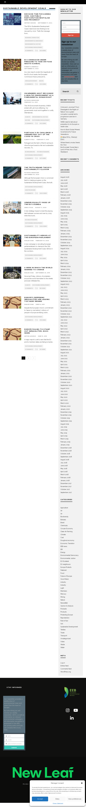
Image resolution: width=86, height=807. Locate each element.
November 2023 (66, 275)
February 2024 (65, 266)
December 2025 (66, 201)
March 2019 (64, 439)
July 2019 (64, 427)
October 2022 (65, 314)
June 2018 (64, 465)
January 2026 (65, 198)
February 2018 (65, 477)
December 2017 (66, 483)
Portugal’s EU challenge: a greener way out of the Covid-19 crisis (38, 134)
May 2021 (64, 361)
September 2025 (66, 210)
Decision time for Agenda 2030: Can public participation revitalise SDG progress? (37, 17)
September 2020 (66, 385)
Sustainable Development (33, 47)
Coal (62, 537)
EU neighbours (30, 151)
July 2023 (64, 287)
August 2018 (65, 459)
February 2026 (66, 195)
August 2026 (65, 177)
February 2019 (65, 442)
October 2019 (65, 418)
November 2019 (66, 415)
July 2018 (64, 463)
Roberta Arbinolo (31, 66)
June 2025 (64, 219)
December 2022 (66, 308)
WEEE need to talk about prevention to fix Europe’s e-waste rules (70, 124)
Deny (57, 799)
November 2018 (66, 451)
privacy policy (69, 77)
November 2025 (66, 204)
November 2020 (66, 379)
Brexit (62, 522)
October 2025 (65, 207)
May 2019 (64, 433)
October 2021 (65, 346)
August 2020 (65, 388)
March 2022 (65, 332)
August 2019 (65, 424)
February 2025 (65, 230)
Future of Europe (43, 151)
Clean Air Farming (66, 531)
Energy (63, 552)
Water (62, 647)
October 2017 (65, 489)
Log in (63, 663)
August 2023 (65, 284)
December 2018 (66, 448)
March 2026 (65, 192)
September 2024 (66, 245)
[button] (82, 783)
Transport (64, 635)
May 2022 (64, 326)
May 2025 (64, 222)
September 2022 (66, 317)
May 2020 (64, 397)
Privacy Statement (58, 803)
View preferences (74, 799)
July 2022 (64, 320)
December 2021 (66, 341)
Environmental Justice (32, 44)
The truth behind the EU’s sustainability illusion (37, 168)
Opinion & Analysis (67, 606)
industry (63, 582)
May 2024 (64, 257)
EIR (62, 549)
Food (62, 573)
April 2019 (64, 436)
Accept (40, 799)
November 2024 (66, 239)
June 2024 (64, 254)
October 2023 (65, 278)
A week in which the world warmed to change (38, 268)
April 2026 (64, 189)
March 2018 (64, 474)
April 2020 (64, 400)
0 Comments (29, 50)
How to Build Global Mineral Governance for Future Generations (70, 132)
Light (62, 588)
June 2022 (64, 323)
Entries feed (64, 666)
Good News (65, 579)
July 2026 (64, 180)
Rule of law (64, 621)
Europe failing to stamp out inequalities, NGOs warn (37, 331)
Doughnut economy (67, 540)
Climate (27, 116)
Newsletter (64, 603)
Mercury (63, 594)
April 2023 (64, 296)
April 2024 (64, 260)
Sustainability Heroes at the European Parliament (37, 236)
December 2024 (66, 236)
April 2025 (64, 225)
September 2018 (66, 457)
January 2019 (65, 445)
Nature (27, 120)
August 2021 (65, 352)
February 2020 (66, 406)
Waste (41, 80)
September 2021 (66, 349)
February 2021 (65, 370)
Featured (63, 570)
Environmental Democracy (34, 40)
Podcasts (64, 609)
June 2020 (64, 394)
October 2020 (65, 382)
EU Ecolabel (65, 561)
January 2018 (65, 480)
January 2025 (65, 234)
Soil (62, 624)
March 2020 (65, 403)
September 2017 (66, 492)
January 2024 (65, 269)
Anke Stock (28, 207)
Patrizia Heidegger (31, 100)
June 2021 (64, 358)
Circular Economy (31, 80)
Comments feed (66, 669)
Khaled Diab (29, 240)
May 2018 (64, 468)
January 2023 (65, 305)
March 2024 (65, 263)
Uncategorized (30, 190)
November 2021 (66, 344)
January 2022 (65, 338)
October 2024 (65, 242)
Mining (63, 597)
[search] (77, 91)
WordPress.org (66, 672)
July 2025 (64, 216)
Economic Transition (32, 37)
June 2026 (64, 183)
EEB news (64, 546)
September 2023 (66, 281)
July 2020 (64, 391)
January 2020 (65, 409)
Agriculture (64, 508)
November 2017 (66, 486)
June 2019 (64, 430)
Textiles (63, 629)
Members (64, 591)
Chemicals (64, 525)
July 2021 (64, 355)
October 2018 (65, 454)
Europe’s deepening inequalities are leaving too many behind (37, 299)
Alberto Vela (29, 139)
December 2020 (66, 376)
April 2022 (64, 329)
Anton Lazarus (30, 336)
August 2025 (65, 213)
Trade (62, 633)
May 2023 (64, 293)
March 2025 (64, 228)
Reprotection (65, 618)
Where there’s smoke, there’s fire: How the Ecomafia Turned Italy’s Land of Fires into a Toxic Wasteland (70, 147)
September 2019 (66, 421)
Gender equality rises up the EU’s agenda (37, 203)
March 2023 (65, 299)
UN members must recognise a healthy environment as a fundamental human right (38, 95)
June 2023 (64, 290)
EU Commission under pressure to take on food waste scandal (38, 62)
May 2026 (64, 186)
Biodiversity (64, 516)
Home (26, 784)
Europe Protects (66, 567)
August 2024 (65, 248)
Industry (63, 585)
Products (64, 612)
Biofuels (63, 520)
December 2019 (66, 412)
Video (63, 641)
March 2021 (64, 367)
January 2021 (65, 373)
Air (61, 510)
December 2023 (66, 272)
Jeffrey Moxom (30, 23)
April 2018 (64, 471)
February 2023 (65, 302)
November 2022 (66, 311)
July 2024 (64, 251)
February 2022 (65, 335)
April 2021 (64, 364)
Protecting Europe (67, 615)
